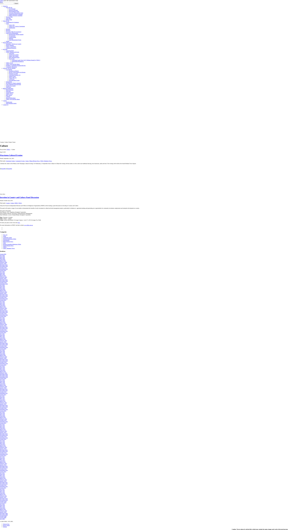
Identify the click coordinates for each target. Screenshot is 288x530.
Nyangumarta (12, 35)
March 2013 (3, 462)
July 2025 (2, 271)
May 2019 (2, 369)
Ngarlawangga (12, 37)
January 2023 (3, 309)
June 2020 (2, 351)
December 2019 (4, 359)
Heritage (8, 29)
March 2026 (3, 261)
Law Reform (9, 69)
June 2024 (2, 286)
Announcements (10, 50)
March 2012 (3, 478)
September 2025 (4, 269)
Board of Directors (13, 10)
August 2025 (3, 270)
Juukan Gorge (12, 76)
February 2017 (3, 402)
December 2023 (4, 294)
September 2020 (4, 347)
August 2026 (3, 254)
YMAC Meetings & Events (12, 52)
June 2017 (2, 397)
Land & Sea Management (12, 33)
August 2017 (3, 394)
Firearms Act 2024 (13, 73)
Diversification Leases (14, 80)
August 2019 (3, 365)
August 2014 (3, 439)
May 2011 (2, 492)
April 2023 (2, 305)
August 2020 (3, 348)
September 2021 (4, 331)
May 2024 (2, 288)
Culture (27, 161)
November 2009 (4, 515)
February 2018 (3, 386)
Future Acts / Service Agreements (17, 26)
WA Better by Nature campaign (13, 83)
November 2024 (4, 281)
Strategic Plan (9, 17)
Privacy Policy (6, 525)
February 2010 (3, 510)
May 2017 (2, 398)
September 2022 (4, 315)
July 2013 (2, 456)
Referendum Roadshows (18, 61)
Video (4, 243)
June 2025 (2, 273)
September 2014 (4, 438)
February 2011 (3, 496)
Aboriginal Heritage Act (14, 75)
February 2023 (3, 308)
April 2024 (2, 289)
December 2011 (4, 482)
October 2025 (3, 267)
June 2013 (2, 458)
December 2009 (4, 513)
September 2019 (4, 363)
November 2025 (4, 266)
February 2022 (3, 324)
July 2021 (2, 333)
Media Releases (9, 90)
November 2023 (4, 296)
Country (8, 203)
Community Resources (11, 67)
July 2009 (2, 519)
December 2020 (4, 343)
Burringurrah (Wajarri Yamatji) (16, 34)
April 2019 (2, 370)
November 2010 (4, 500)
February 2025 (3, 277)
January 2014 (3, 448)
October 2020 (3, 346)
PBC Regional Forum (14, 57)
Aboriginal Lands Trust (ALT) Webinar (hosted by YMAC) (26, 60)
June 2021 (2, 335)
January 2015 (3, 432)
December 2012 (4, 466)
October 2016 (3, 408)
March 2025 (3, 275)
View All (5, 235)
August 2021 (3, 332)
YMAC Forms (9, 62)
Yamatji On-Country (14, 54)
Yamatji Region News (8, 245)
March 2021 (3, 339)
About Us (5, 6)
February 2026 (3, 262)
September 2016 (4, 409)
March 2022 (3, 323)
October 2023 (3, 297)
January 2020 (3, 358)
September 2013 (4, 454)
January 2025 (3, 278)
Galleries (8, 96)
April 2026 (2, 259)
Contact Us (5, 104)
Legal (7, 23)
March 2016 (3, 417)
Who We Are (9, 7)
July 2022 (2, 317)
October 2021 (3, 329)
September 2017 (4, 393)
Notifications (12, 27)
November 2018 (4, 375)
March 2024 (3, 290)
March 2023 (3, 306)
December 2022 (4, 311)
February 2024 (3, 292)
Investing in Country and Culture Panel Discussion (19, 197)
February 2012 (3, 479)
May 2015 (2, 427)
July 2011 (2, 489)
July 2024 (2, 285)
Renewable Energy (7, 42)
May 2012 (2, 475)
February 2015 (3, 431)
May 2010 (2, 506)
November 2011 (4, 483)
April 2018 (2, 383)
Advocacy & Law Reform (9, 68)
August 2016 (3, 410)
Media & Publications (8, 88)
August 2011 (3, 487)
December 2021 (4, 327)
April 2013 (2, 460)
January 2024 (3, 293)
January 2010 (3, 512)
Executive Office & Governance (13, 31)
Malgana (11, 38)
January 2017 (3, 404)
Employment (9, 102)
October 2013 (3, 452)
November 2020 (4, 344)
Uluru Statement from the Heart (13, 84)
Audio (4, 236)
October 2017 (3, 392)
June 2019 (2, 367)
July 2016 (2, 412)
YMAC (2, 0)
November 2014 (4, 435)
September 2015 (4, 421)
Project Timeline (10, 45)
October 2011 (3, 485)
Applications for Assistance (12, 22)
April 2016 (2, 416)
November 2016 (4, 406)
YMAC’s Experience (11, 46)
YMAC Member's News (46, 161)
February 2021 (3, 340)
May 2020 (2, 352)
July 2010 (2, 504)
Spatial (7, 41)
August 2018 (3, 378)
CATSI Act (11, 79)
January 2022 (3, 325)
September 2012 (4, 470)
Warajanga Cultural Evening (11, 155)
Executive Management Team (16, 13)
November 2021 (4, 328)
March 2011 (3, 494)
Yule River (11, 53)
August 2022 (3, 316)
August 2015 (3, 423)
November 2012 (4, 467)
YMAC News (9, 94)
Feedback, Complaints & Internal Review (16, 65)
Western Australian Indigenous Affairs (12, 244)
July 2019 (2, 366)
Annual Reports (10, 92)
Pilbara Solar (9, 19)
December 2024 (4, 279)
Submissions (9, 81)
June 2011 (2, 490)
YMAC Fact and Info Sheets (13, 64)
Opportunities (6, 240)
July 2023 (2, 301)
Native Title (12, 25)
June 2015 (2, 425)
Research (8, 30)
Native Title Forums (13, 56)
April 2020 (2, 354)
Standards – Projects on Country (13, 44)
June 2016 (2, 413)
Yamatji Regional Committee (16, 14)
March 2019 (3, 371)
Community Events (20, 161)
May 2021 (2, 336)
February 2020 (3, 356)
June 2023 (2, 302)
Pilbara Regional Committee (15, 15)
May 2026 (2, 258)
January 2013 (3, 465)
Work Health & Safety (11, 103)
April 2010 (2, 508)
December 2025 (4, 265)
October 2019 (3, 362)
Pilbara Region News (8, 241)
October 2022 (3, 313)
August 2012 (3, 471)
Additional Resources (11, 48)
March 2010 (3, 509)
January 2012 (3, 481)
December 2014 (4, 433)
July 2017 (2, 396)
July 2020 (2, 350)
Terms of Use (6, 524)
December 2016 (4, 405)
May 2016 (2, 415)
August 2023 (3, 300)
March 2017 (3, 401)
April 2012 (2, 477)
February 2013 (3, 463)
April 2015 (2, 428)
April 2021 (2, 338)
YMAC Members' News (9, 248)
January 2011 (3, 497)
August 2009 (3, 517)
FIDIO (16, 203)
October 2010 (3, 501)
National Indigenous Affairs (9, 239)
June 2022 (2, 319)
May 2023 (2, 304)
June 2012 (2, 474)
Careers (5, 100)
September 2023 (4, 298)
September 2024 (4, 284)
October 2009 (3, 516)
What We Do (6, 21)
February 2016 (3, 419)
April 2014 (2, 444)
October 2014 (3, 436)
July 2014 (2, 440)
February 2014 (3, 447)
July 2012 (2, 473)
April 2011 (2, 493)
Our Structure (12, 8)
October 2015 (3, 420)
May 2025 (2, 274)
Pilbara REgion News (34, 161)
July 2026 (2, 255)
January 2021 (3, 342)
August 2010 (3, 502)
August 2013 (3, 455)
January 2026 (3, 263)
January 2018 (3, 388)
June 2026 (2, 256)
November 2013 (4, 451)
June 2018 (2, 381)
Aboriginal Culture (10, 161)
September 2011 (4, 486)
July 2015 (2, 424)
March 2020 (3, 355)
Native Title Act (12, 77)
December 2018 (4, 374)
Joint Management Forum (15, 40)
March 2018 (3, 385)
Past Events (11, 58)
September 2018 (4, 377)
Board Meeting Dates (14, 11)
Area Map (8, 18)
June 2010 (2, 505)
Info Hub (5, 49)
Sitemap (5, 526)
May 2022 (2, 320)
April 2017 (2, 400)
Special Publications (11, 98)
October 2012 (3, 469)
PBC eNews (9, 95)
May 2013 (2, 459)
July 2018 (2, 379)
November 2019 (4, 361)
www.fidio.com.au (28, 225)
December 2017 (4, 389)
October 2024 (3, 282)
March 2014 (3, 446)
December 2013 (4, 450)
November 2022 (4, 312)
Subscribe (8, 91)
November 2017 (4, 390)
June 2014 (2, 442)
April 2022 (2, 321)
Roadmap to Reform (14, 71)
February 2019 (3, 373)
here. (19, 222)
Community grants (7, 237)
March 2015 (3, 429)
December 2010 (4, 498)
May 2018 (2, 382)
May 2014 (2, 443)
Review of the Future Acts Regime (17, 72)
